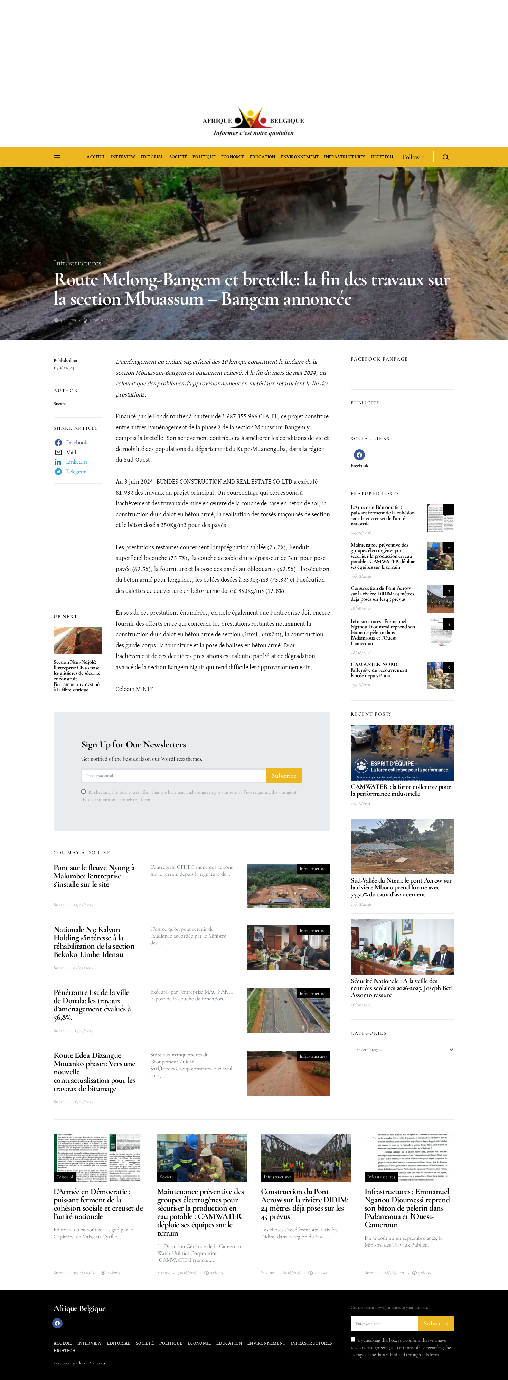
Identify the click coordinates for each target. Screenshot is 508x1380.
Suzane (60, 404)
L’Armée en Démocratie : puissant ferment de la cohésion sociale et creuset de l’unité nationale (383, 515)
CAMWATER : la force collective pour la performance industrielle (401, 790)
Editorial (152, 157)
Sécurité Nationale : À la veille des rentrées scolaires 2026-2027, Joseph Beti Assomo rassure (402, 988)
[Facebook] (57, 1323)
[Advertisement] (207, 48)
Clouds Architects (90, 1363)
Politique (204, 157)
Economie (232, 157)
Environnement (300, 157)
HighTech (382, 157)
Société (178, 157)
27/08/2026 (361, 685)
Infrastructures (344, 157)
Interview (123, 157)
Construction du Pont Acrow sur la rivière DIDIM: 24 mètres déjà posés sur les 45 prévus (382, 594)
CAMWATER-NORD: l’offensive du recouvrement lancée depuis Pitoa (379, 670)
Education (262, 157)
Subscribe (284, 776)
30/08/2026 (361, 533)
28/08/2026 (361, 608)
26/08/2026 (361, 1005)
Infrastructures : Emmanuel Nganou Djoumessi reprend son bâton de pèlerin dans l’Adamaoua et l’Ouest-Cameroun (383, 632)
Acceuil (96, 157)
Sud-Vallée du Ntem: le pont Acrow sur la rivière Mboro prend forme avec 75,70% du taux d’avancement (401, 887)
